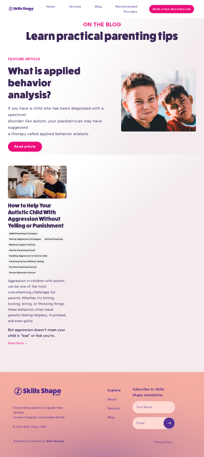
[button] (169, 423)
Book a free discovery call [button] (172, 9)
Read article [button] (25, 146)
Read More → (18, 343)
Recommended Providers (126, 9)
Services (75, 6)
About (50, 6)
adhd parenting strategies (23, 233)
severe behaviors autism (22, 272)
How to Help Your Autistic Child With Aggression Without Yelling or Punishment (36, 215)
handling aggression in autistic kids (28, 256)
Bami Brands (55, 441)
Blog (98, 6)
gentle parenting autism (22, 250)
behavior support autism (22, 244)
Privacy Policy (163, 442)
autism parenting (54, 239)
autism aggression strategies (25, 239)
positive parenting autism (23, 267)
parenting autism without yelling (26, 261)
